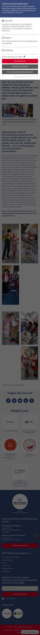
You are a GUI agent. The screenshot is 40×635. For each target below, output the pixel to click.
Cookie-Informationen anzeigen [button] (12, 57)
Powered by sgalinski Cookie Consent (26, 77)
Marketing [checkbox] (9, 50)
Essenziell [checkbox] (9, 21)
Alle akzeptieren (20, 61)
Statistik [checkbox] (8, 38)
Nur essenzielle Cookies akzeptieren (20, 72)
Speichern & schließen (20, 66)
